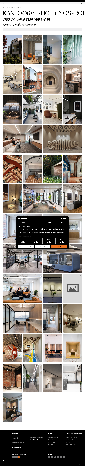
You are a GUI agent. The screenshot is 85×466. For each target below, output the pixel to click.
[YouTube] (61, 457)
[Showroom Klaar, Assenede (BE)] (72, 378)
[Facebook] (52, 457)
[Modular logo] (6, 460)
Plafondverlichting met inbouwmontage (16, 440)
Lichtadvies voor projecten (71, 437)
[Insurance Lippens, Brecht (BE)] (62, 258)
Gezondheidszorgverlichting (54, 440)
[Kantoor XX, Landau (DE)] (52, 49)
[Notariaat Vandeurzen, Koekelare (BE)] (32, 79)
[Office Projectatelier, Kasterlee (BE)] (12, 348)
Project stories (51, 435)
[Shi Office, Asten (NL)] (12, 79)
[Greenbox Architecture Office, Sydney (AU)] (52, 109)
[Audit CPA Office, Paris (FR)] (72, 198)
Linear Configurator (43, 0)
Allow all (59, 246)
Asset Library (51, 0)
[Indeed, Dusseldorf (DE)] (42, 198)
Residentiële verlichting (53, 437)
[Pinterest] (64, 457)
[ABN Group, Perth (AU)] (22, 139)
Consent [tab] (23, 222)
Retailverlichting (51, 444)
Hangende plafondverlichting (18, 442)
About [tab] (62, 222)
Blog (66, 445)
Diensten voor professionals (71, 435)
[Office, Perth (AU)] (22, 258)
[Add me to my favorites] (20, 36)
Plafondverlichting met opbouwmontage (16, 438)
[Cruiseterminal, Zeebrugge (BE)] (32, 378)
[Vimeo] (58, 457)
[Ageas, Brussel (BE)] (72, 79)
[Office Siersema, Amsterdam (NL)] (72, 49)
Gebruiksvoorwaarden (27, 464)
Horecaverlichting (51, 439)
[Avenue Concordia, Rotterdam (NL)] (72, 288)
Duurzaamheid (58, 0)
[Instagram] (49, 457)
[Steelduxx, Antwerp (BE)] (12, 378)
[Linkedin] (55, 457)
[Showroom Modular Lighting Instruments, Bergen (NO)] (12, 109)
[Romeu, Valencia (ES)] (62, 139)
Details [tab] (36, 222)
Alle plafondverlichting (16, 447)
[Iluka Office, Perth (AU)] (22, 318)
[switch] (36, 242)
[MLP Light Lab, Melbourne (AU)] (32, 169)
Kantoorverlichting (51, 442)
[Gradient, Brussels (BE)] (72, 348)
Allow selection (42, 246)
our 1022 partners (25, 228)
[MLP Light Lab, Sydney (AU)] (12, 198)
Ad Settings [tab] (49, 222)
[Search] (79, 3)
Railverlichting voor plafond (17, 445)
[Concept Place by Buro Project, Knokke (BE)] (12, 407)
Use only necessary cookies (26, 246)
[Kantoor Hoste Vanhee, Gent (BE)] (72, 169)
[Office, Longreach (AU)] (72, 109)
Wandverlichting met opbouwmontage (37, 435)
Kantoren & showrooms (70, 439)
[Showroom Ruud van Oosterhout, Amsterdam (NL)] (72, 318)
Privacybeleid (14, 464)
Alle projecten (51, 445)
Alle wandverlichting (34, 439)
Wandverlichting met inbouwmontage (37, 437)
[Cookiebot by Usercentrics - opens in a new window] (62, 219)
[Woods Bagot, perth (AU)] (22, 288)
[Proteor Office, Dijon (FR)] (32, 348)
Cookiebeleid (20, 464)
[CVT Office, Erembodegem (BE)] (52, 318)
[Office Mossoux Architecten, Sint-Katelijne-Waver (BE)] (12, 49)
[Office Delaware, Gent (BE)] (32, 49)
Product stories (15, 435)
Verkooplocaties (69, 440)
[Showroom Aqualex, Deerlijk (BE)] (52, 378)
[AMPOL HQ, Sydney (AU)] (32, 109)
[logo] (3, 3)
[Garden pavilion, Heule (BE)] (52, 169)
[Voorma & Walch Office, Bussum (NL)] (52, 288)
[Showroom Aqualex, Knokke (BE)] (52, 79)
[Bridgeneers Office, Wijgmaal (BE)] (52, 348)
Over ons (67, 0)
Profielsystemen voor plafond (18, 444)
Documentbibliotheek (70, 444)
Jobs (63, 0)
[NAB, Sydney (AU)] (12, 169)
